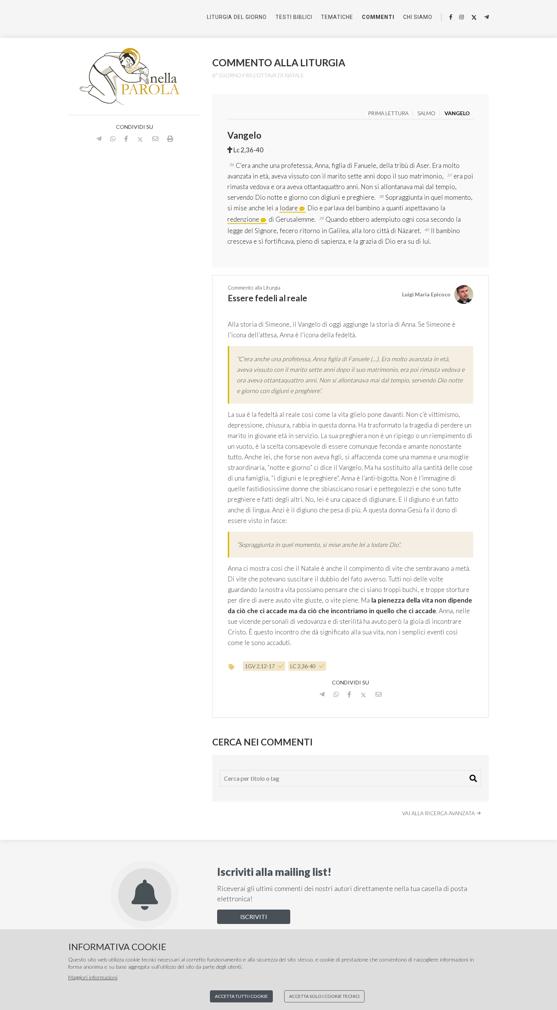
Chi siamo (417, 17)
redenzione (243, 219)
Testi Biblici (293, 17)
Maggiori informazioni (92, 977)
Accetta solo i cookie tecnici (324, 996)
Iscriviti (253, 916)
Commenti (378, 17)
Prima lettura (388, 113)
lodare (289, 208)
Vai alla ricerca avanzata (439, 813)
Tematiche (337, 17)
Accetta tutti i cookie (241, 996)
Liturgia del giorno (237, 17)
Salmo (426, 113)
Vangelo (457, 113)
